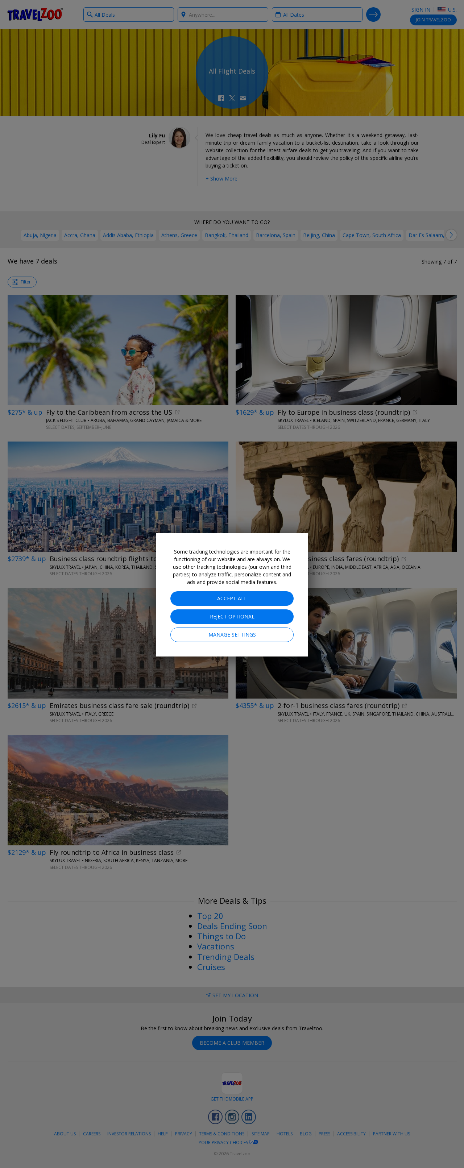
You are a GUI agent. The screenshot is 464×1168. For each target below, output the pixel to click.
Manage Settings (232, 634)
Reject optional (232, 616)
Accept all (232, 598)
